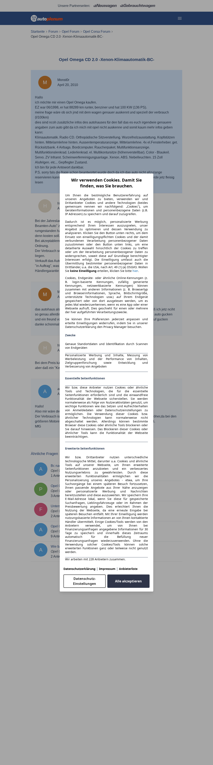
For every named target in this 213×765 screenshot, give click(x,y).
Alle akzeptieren (128, 581)
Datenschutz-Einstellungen (84, 581)
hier (135, 271)
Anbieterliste (128, 569)
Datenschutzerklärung (79, 569)
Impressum (107, 569)
